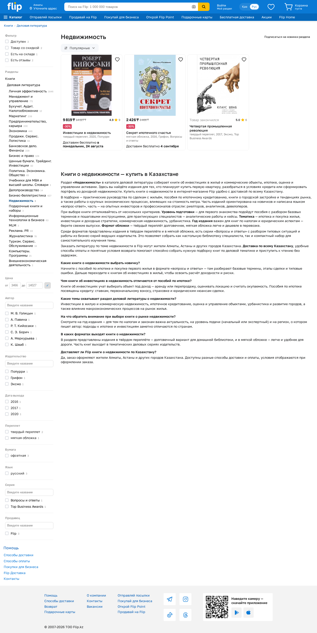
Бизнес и (24, 156)
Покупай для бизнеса (121, 17)
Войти (221, 5)
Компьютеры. (20, 253)
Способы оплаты (17, 561)
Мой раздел (224, 8)
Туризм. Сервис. (23, 243)
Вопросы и (26, 500)
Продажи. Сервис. (24, 138)
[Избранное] (271, 6)
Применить (47, 285)
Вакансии (95, 606)
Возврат (50, 606)
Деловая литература (32, 25)
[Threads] (185, 615)
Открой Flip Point (160, 17)
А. (20, 319)
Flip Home (287, 17)
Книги (8, 25)
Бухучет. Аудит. (25, 108)
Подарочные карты (196, 17)
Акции (267, 17)
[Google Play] (236, 612)
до (24, 285)
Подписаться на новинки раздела (287, 37)
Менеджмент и (21, 98)
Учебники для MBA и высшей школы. (30, 182)
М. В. (23, 313)
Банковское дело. (23, 148)
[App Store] (248, 612)
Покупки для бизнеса (21, 567)
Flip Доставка (15, 573)
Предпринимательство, (28, 123)
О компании (96, 595)
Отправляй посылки (46, 17)
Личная (31, 91)
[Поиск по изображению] (194, 6)
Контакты (11, 579)
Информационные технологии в (29, 218)
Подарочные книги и (25, 208)
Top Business (28, 506)
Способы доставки (18, 555)
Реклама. (21, 231)
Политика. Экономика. (27, 173)
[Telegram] (170, 599)
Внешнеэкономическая (27, 263)
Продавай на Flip (83, 17)
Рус (254, 6)
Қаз (244, 6)
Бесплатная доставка (237, 17)
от (7, 285)
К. (18, 344)
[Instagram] (185, 599)
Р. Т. (23, 326)
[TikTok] (170, 615)
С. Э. (21, 332)
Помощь (50, 595)
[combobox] (131, 7)
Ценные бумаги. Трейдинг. (30, 163)
